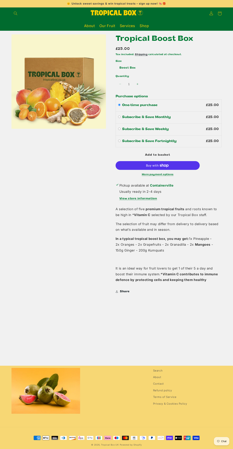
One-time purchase (139, 105)
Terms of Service (165, 397)
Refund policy (162, 390)
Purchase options (132, 96)
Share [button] (125, 291)
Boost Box (127, 67)
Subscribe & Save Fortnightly (149, 141)
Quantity (122, 76)
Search (158, 370)
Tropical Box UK (110, 445)
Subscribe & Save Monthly (147, 117)
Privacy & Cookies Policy (170, 403)
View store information (138, 198)
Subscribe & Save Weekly (146, 129)
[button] (15, 13)
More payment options (158, 174)
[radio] (119, 105)
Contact (158, 383)
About (157, 377)
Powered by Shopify (131, 445)
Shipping (141, 54)
